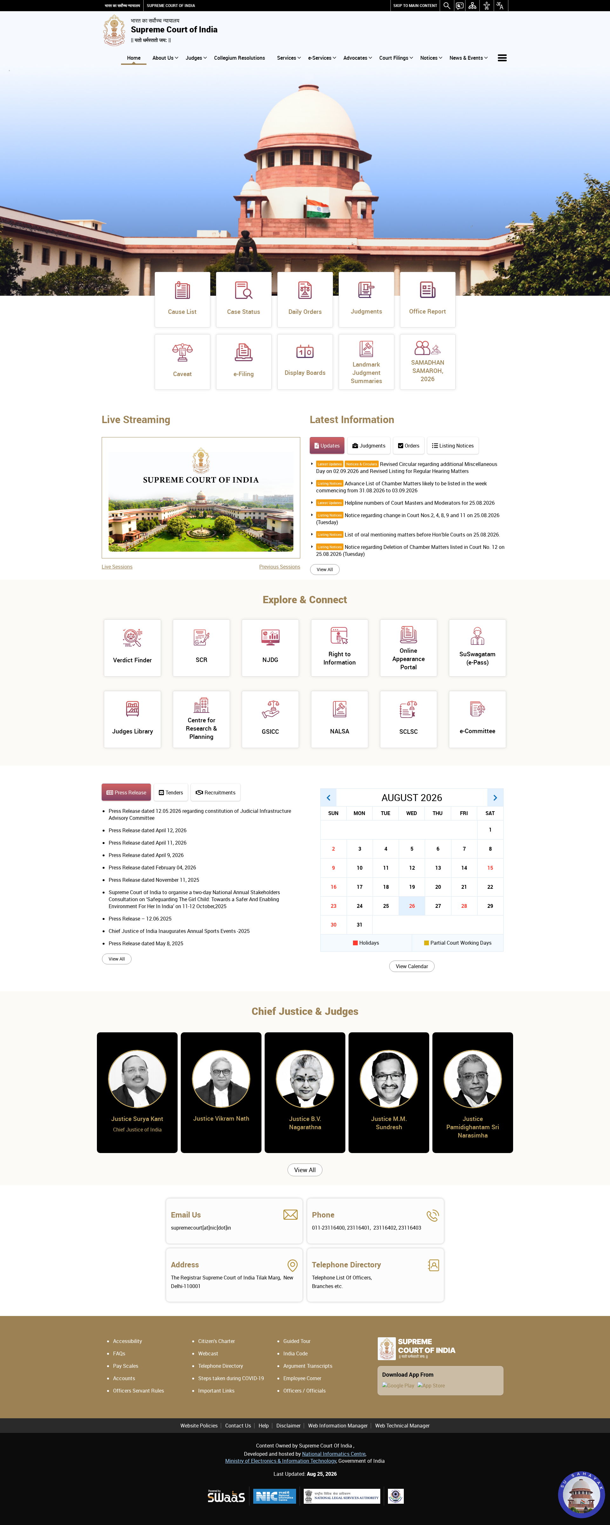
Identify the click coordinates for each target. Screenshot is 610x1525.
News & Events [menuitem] (466, 57)
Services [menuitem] (286, 57)
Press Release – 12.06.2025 (140, 918)
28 (464, 905)
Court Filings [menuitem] (393, 57)
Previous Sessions (279, 566)
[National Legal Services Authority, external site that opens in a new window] (342, 1496)
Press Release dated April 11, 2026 (147, 842)
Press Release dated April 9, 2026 (146, 855)
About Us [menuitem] (162, 57)
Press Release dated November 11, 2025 (154, 879)
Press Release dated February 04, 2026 (152, 867)
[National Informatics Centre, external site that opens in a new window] (274, 1496)
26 (412, 905)
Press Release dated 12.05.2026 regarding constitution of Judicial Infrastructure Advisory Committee (200, 814)
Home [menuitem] (133, 57)
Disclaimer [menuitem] (288, 1425)
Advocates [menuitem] (355, 57)
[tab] (327, 445)
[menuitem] (415, 5)
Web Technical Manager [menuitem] (402, 1425)
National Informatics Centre (333, 1453)
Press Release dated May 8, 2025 (146, 943)
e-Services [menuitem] (319, 57)
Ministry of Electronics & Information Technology (280, 1460)
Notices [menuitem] (428, 57)
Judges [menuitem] (194, 57)
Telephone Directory (346, 1264)
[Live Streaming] (201, 448)
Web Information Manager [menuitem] (338, 1425)
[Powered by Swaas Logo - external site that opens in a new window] (226, 1496)
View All (325, 569)
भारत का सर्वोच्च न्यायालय (122, 5)
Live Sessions (117, 566)
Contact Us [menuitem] (238, 1425)
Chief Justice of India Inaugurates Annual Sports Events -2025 (179, 931)
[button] (328, 797)
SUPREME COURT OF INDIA (171, 5)
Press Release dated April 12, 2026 (147, 830)
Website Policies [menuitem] (199, 1425)
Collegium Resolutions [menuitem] (239, 57)
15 (490, 867)
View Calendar (412, 966)
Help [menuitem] (264, 1425)
